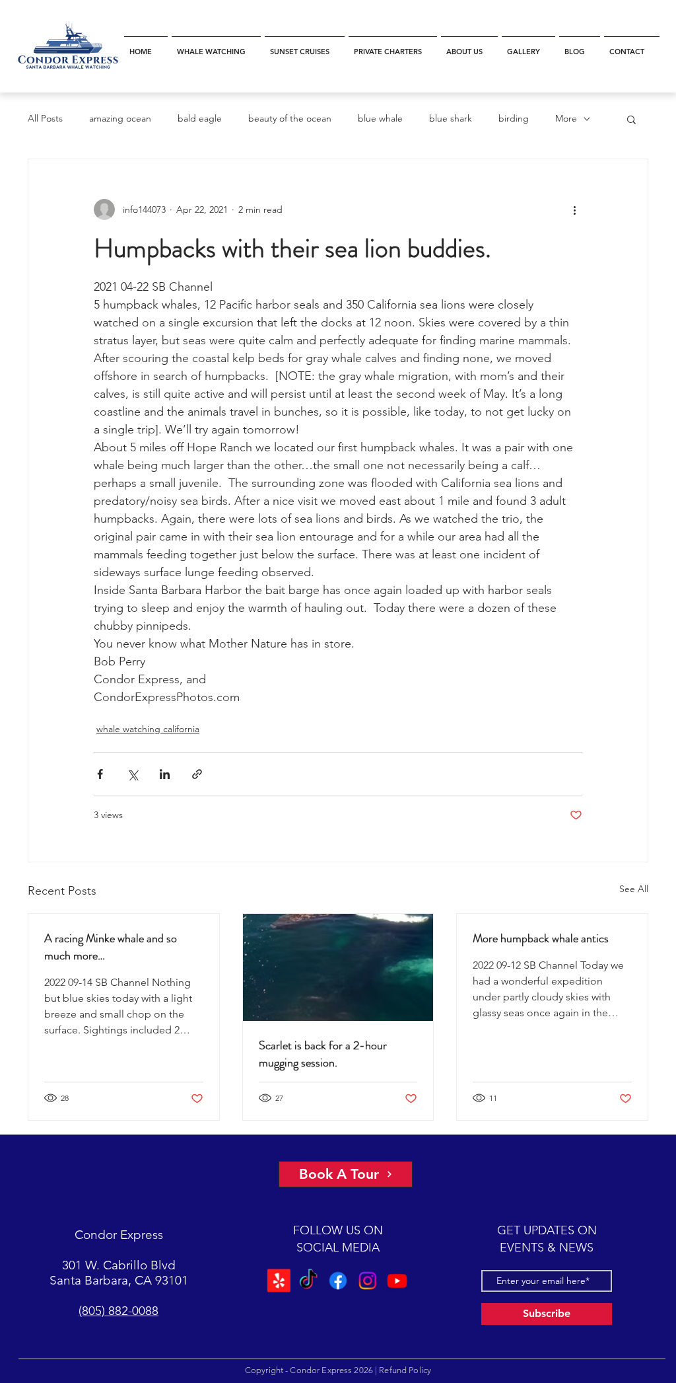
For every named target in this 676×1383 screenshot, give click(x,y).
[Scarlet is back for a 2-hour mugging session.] (338, 967)
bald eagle (200, 118)
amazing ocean (120, 118)
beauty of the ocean (289, 118)
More (566, 118)
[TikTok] (308, 1280)
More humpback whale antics (541, 938)
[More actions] (574, 209)
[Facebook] (338, 1280)
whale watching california (147, 729)
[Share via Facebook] (100, 774)
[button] (216, 46)
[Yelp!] (277, 1280)
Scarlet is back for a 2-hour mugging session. (323, 1054)
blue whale (380, 118)
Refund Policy (405, 1370)
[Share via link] (197, 774)
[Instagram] (368, 1280)
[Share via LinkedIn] (164, 774)
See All (633, 889)
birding (513, 118)
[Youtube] (399, 1280)
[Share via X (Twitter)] (132, 774)
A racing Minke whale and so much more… (110, 947)
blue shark (450, 118)
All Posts (45, 118)
